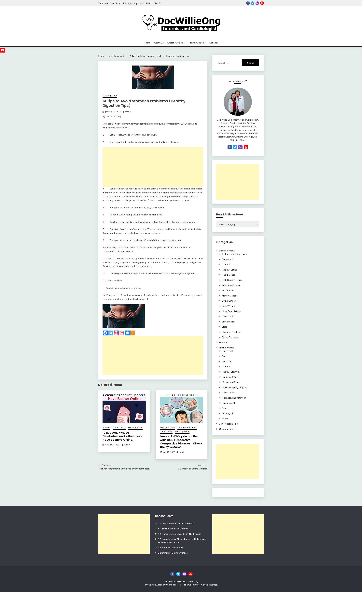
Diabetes (226, 264)
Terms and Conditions (109, 3)
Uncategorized (110, 95)
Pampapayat (228, 403)
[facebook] (230, 147)
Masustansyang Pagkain (234, 387)
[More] (132, 333)
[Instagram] (116, 333)
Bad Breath (227, 351)
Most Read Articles (187, 427)
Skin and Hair (228, 321)
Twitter (252, 3)
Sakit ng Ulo (228, 413)
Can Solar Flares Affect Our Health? (176, 523)
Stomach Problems (231, 332)
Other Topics (119, 427)
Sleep (225, 326)
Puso (224, 408)
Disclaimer (145, 3)
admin (128, 111)
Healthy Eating (229, 269)
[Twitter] (110, 333)
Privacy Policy (130, 3)
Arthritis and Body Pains (234, 254)
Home (147, 42)
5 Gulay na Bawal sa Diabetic (173, 528)
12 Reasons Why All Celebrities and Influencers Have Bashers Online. (122, 436)
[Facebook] (105, 333)
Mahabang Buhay (231, 382)
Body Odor (227, 361)
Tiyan (225, 418)
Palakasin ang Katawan (234, 397)
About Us (159, 42)
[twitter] (235, 147)
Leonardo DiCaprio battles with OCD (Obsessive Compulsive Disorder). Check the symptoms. (181, 441)
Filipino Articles (196, 42)
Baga (224, 356)
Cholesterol (227, 259)
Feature (106, 427)
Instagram (257, 3)
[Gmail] (121, 333)
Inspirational (228, 290)
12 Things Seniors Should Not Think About (179, 533)
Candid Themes (209, 584)
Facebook (248, 3)
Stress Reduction (230, 337)
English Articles (175, 42)
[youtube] (246, 147)
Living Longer (228, 300)
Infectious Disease (231, 285)
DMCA (156, 3)
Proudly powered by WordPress (161, 584)
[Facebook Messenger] (127, 333)
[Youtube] (2, 50)
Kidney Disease (230, 295)
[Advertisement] (153, 167)
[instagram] (240, 147)
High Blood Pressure (232, 280)
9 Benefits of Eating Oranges (173, 552)
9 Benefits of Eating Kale (170, 547)
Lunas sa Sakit (229, 377)
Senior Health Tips (228, 423)
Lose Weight (228, 306)
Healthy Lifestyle (230, 371)
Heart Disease (229, 274)
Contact (213, 42)
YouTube (262, 3)
